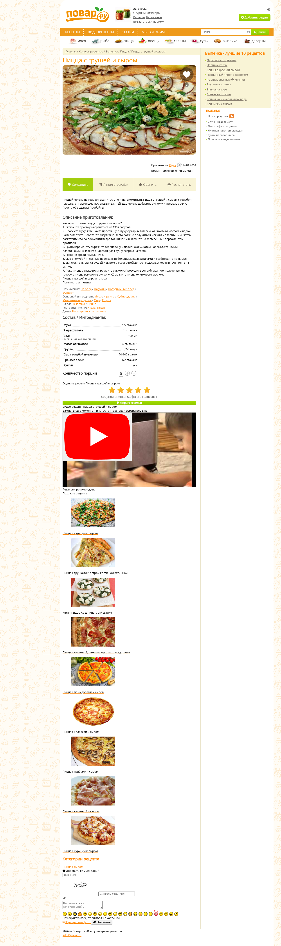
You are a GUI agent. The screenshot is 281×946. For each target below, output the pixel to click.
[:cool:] (120, 914)
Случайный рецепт (220, 122)
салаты (180, 40)
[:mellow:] (150, 914)
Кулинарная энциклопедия (225, 130)
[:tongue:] (140, 914)
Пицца (91, 304)
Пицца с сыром (73, 867)
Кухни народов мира (221, 135)
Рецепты (72, 32)
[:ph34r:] (75, 914)
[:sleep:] (161, 914)
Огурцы (138, 13)
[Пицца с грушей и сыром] (129, 110)
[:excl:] (80, 914)
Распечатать (181, 184)
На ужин (100, 289)
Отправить (103, 922)
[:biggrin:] (125, 914)
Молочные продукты (77, 300)
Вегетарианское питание (89, 311)
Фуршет (68, 293)
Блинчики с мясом (219, 104)
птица (129, 40)
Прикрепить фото (78, 922)
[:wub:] (155, 913)
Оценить (149, 184)
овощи (154, 40)
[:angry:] (145, 914)
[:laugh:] (171, 914)
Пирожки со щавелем (221, 60)
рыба (104, 40)
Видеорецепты (101, 32)
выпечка (230, 40)
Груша (106, 300)
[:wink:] (85, 914)
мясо (81, 40)
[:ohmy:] (70, 914)
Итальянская (96, 308)
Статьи (128, 32)
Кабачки (139, 17)
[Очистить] (248, 32)
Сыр (97, 300)
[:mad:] (65, 914)
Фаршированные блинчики (226, 79)
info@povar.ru (72, 935)
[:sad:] (95, 914)
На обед (86, 289)
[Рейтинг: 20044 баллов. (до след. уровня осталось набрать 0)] (179, 164)
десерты (259, 40)
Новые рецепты (218, 116)
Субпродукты (126, 296)
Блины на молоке (219, 94)
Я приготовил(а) (115, 184)
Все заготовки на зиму (148, 21)
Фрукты (109, 296)
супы (204, 40)
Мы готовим (153, 32)
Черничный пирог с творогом (227, 75)
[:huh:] (176, 914)
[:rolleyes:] (115, 914)
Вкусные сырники (219, 84)
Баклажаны (154, 17)
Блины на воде (217, 89)
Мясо (98, 296)
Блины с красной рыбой (223, 70)
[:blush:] (130, 914)
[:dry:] (166, 914)
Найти (261, 32)
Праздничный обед (121, 289)
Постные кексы (217, 65)
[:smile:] (135, 914)
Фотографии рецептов (222, 126)
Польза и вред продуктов (224, 139)
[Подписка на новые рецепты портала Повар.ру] (231, 117)
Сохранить (79, 184)
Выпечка (79, 304)
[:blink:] (90, 914)
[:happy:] (105, 914)
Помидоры (152, 13)
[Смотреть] (97, 437)
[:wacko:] (100, 914)
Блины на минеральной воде (227, 99)
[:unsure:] (110, 914)
